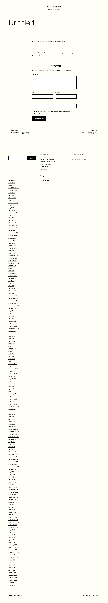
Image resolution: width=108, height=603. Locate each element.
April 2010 (11, 419)
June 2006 (11, 535)
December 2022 (13, 203)
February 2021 (12, 225)
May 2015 (11, 286)
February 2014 (12, 321)
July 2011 (11, 381)
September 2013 (13, 328)
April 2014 (11, 318)
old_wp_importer (38, 55)
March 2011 (12, 391)
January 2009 (12, 457)
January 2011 (12, 396)
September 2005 (13, 557)
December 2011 (13, 369)
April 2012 (11, 359)
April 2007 (11, 509)
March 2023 (12, 198)
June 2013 (11, 336)
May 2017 (11, 250)
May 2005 (11, 567)
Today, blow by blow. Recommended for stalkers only (48, 41)
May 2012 (11, 356)
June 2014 (11, 313)
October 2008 (12, 464)
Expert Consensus (45, 164)
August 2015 (12, 278)
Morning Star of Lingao (47, 159)
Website (34, 102)
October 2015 (12, 276)
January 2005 (12, 577)
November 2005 (13, 552)
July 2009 (11, 442)
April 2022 (11, 210)
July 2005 (11, 562)
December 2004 (13, 580)
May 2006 (11, 537)
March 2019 (12, 245)
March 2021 (12, 223)
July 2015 (11, 281)
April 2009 (11, 449)
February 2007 (12, 514)
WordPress (95, 595)
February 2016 (12, 273)
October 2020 (12, 235)
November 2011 (13, 371)
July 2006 (11, 532)
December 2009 (13, 429)
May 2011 (11, 386)
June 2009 (11, 444)
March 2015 (12, 291)
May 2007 (11, 507)
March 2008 (12, 482)
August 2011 (12, 379)
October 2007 (12, 494)
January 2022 (12, 213)
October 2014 (12, 303)
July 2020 (11, 240)
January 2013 (12, 346)
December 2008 (13, 459)
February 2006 (13, 545)
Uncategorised (72, 53)
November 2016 (13, 258)
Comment (35, 74)
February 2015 (12, 293)
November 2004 (13, 582)
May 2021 (11, 218)
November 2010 (13, 401)
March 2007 (12, 512)
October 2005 (12, 555)
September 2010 (13, 406)
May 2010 (11, 416)
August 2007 (12, 499)
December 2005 (13, 550)
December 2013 (13, 326)
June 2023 (11, 192)
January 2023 (12, 200)
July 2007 (11, 502)
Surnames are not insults (47, 161)
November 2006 (13, 522)
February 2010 (12, 424)
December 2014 (13, 298)
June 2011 (11, 384)
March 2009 (12, 452)
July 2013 (11, 333)
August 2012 (12, 348)
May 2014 (11, 316)
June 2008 (11, 474)
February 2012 (12, 364)
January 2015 (12, 296)
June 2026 (11, 182)
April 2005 (11, 570)
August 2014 (12, 308)
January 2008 (12, 487)
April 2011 (11, 389)
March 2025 (12, 185)
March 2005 (12, 572)
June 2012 (11, 353)
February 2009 (13, 454)
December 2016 (13, 255)
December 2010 (13, 399)
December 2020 (13, 230)
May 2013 (11, 338)
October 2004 (12, 585)
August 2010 (12, 409)
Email (57, 92)
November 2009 (13, 431)
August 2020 (12, 238)
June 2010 (11, 414)
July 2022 (11, 208)
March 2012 (12, 361)
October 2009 (12, 434)
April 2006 (11, 540)
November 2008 (13, 462)
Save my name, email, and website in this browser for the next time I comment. (53, 112)
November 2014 (13, 301)
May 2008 (11, 477)
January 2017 (12, 253)
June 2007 (11, 504)
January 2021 (12, 228)
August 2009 (12, 439)
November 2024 (13, 187)
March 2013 (12, 343)
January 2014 (12, 323)
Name (34, 92)
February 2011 (12, 394)
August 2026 (12, 180)
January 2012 (12, 366)
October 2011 (12, 374)
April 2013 (11, 341)
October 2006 (12, 525)
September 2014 (13, 306)
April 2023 (11, 195)
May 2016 (11, 270)
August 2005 (12, 560)
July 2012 (11, 351)
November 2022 (13, 205)
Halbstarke (43, 169)
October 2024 (12, 190)
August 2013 (12, 331)
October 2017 (12, 248)
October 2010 (12, 404)
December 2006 (13, 520)
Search (10, 155)
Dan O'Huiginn (54, 7)
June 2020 (11, 243)
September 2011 (13, 376)
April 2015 (11, 288)
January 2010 (12, 426)
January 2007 (12, 517)
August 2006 (12, 530)
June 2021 (11, 215)
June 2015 (11, 283)
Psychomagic (44, 166)
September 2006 (13, 527)
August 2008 (12, 469)
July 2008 (11, 472)
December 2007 (13, 489)
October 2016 (12, 260)
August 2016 (12, 265)
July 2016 (11, 268)
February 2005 (13, 575)
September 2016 (13, 263)
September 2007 (13, 497)
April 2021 (11, 220)
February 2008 (13, 484)
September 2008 (13, 467)
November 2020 (13, 233)
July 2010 (11, 411)
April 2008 (11, 479)
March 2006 (12, 542)
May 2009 (11, 447)
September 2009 (13, 437)
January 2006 (12, 547)
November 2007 (13, 492)
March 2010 (12, 421)
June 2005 (11, 565)
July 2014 (11, 311)
